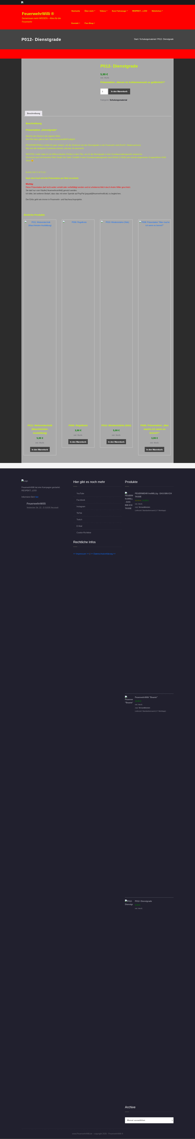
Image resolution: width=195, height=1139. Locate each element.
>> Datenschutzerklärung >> (103, 554)
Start (136, 39)
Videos (103, 11)
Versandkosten (144, 507)
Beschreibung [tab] (33, 113)
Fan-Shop (89, 23)
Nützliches (156, 11)
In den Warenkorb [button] (40, 449)
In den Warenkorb (119, 91)
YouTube (80, 493)
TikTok (79, 513)
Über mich (89, 11)
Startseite (75, 11)
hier (36, 497)
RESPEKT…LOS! (139, 11)
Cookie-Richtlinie (84, 532)
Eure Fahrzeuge (119, 11)
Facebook (81, 500)
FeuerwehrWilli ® (38, 13)
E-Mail (79, 526)
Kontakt (75, 23)
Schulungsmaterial (148, 39)
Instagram (81, 506)
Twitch (79, 519)
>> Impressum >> (81, 554)
